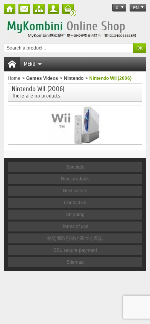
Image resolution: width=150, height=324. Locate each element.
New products (75, 179)
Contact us (75, 202)
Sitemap (75, 262)
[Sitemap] (38, 9)
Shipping (75, 214)
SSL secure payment (75, 250)
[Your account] (53, 9)
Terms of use (75, 226)
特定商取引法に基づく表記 (75, 238)
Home (14, 78)
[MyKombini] (75, 28)
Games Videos (42, 78)
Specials (75, 167)
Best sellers (75, 190)
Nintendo (73, 78)
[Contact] (24, 9)
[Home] (9, 9)
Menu (29, 64)
